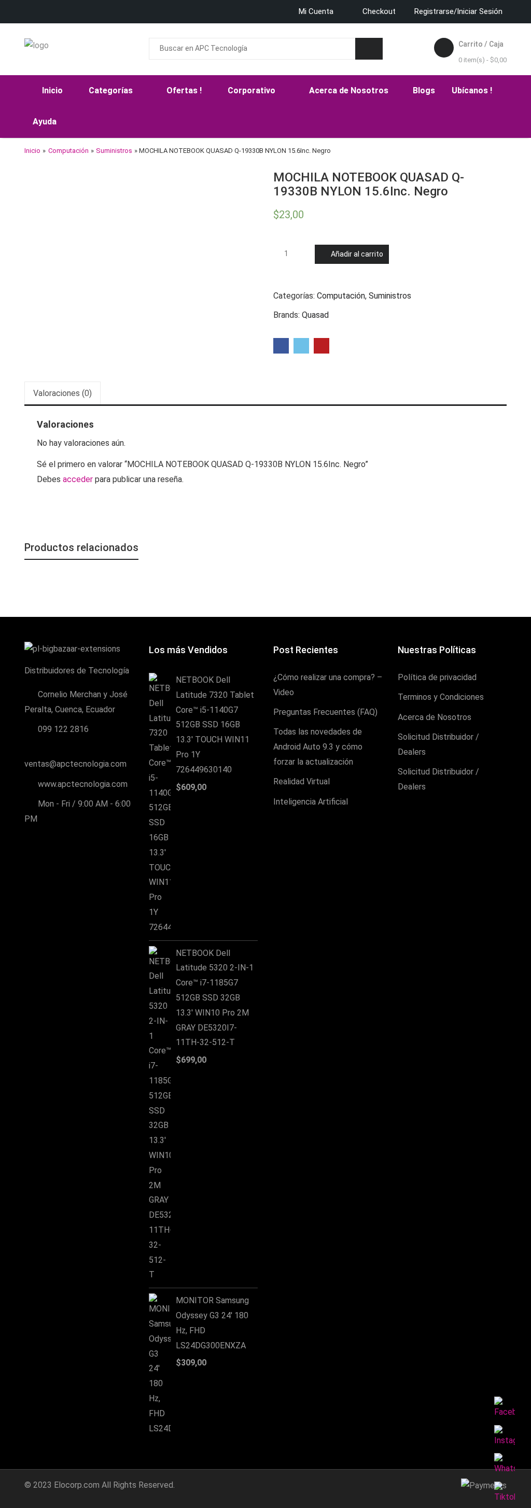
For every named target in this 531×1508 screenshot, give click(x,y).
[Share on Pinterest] (321, 346)
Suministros (114, 150)
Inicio (52, 90)
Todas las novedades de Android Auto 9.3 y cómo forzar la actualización (317, 747)
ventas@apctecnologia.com (75, 764)
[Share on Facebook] (281, 346)
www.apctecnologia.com (83, 784)
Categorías (112, 90)
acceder (78, 479)
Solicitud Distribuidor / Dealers (438, 744)
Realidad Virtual (301, 781)
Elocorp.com (77, 1485)
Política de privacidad (437, 677)
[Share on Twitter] (301, 346)
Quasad (315, 315)
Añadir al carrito (357, 254)
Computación (68, 150)
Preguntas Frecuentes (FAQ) (325, 712)
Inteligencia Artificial (310, 802)
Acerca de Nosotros (349, 90)
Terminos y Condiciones (441, 697)
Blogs (424, 90)
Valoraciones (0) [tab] (62, 393)
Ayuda (46, 121)
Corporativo (252, 90)
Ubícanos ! (472, 90)
